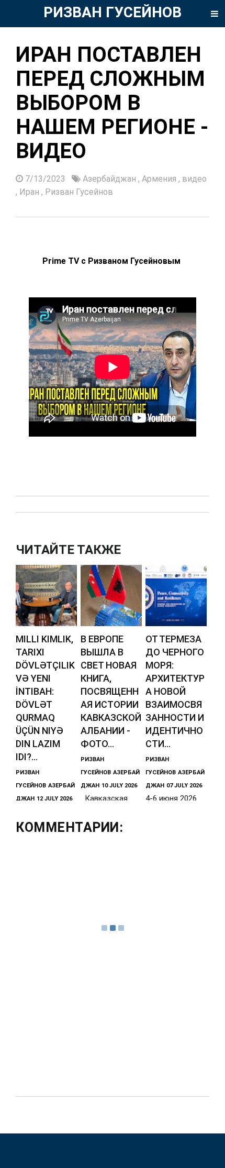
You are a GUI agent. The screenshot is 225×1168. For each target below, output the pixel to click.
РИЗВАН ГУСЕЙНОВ (112, 12)
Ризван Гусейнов (79, 192)
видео (194, 179)
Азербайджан (110, 179)
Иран (30, 192)
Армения (160, 179)
